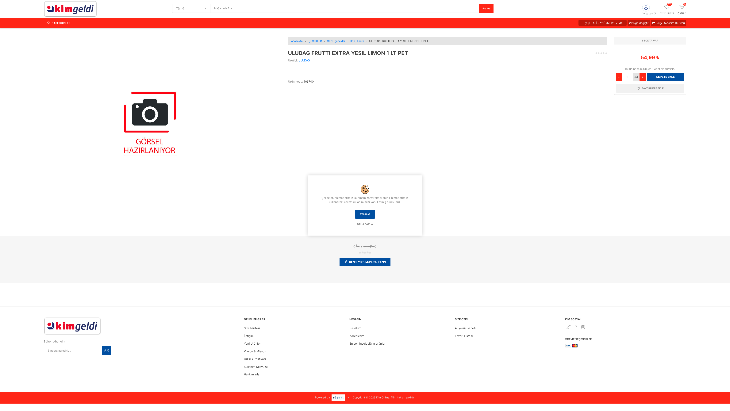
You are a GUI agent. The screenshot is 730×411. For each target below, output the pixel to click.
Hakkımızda (251, 374)
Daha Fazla (365, 224)
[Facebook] (576, 327)
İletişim (249, 336)
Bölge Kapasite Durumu (670, 23)
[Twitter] (569, 327)
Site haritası (252, 328)
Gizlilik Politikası (255, 359)
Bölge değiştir (639, 23)
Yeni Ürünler (252, 343)
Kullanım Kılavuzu (256, 367)
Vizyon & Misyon (255, 351)
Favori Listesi (464, 336)
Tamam (365, 214)
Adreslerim (356, 336)
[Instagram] (583, 327)
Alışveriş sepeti (465, 328)
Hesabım (355, 328)
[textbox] (344, 8)
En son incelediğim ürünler (367, 343)
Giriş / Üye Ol (649, 13)
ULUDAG (304, 60)
